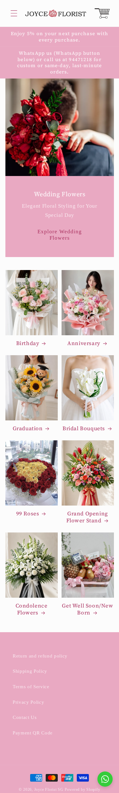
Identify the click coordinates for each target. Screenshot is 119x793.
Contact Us (25, 717)
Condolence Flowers (32, 609)
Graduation (28, 428)
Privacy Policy (28, 702)
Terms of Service (31, 686)
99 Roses (27, 513)
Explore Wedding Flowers (59, 235)
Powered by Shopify (82, 789)
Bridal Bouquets (84, 428)
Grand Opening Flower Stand (87, 517)
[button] (14, 13)
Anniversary (83, 343)
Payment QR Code (33, 732)
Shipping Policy (30, 671)
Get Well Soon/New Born (87, 609)
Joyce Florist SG (48, 789)
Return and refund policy (40, 655)
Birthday (27, 343)
